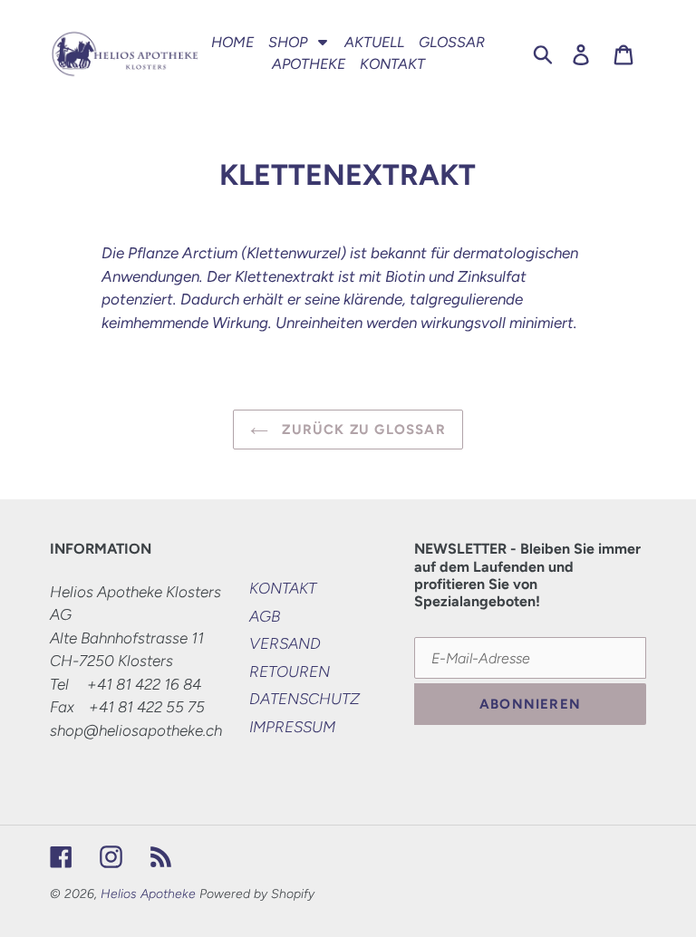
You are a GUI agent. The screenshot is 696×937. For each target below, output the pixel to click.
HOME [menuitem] (232, 42)
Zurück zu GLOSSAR (361, 429)
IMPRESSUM (292, 727)
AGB (264, 616)
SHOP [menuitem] (287, 42)
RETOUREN (289, 671)
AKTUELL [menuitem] (374, 42)
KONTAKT (282, 588)
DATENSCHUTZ (304, 699)
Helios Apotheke (148, 894)
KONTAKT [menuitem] (392, 63)
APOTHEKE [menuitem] (308, 63)
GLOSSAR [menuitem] (452, 42)
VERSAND (285, 643)
